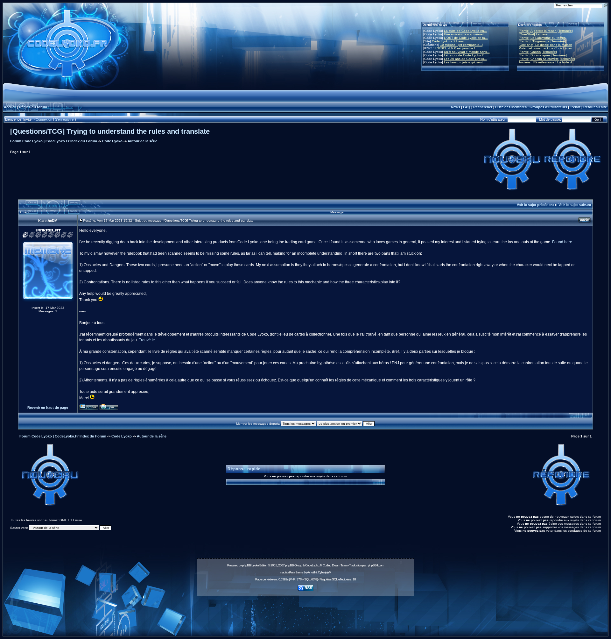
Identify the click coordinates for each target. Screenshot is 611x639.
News (455, 107)
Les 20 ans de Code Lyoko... (465, 58)
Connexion (44, 119)
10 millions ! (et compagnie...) (461, 44)
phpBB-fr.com (376, 565)
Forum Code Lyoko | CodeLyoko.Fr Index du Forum (53, 141)
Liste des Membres (511, 107)
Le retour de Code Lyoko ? (464, 55)
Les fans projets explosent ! (464, 62)
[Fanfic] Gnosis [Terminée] (538, 51)
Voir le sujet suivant (574, 205)
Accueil (10, 107)
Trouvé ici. (148, 340)
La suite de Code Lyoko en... (465, 30)
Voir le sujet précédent (535, 205)
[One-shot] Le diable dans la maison (545, 44)
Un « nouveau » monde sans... (467, 51)
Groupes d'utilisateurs (548, 107)
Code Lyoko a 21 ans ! (449, 41)
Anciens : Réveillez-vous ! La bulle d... (547, 62)
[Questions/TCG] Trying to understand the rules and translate (110, 131)
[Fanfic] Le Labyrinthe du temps (542, 37)
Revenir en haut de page (47, 407)
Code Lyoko (112, 141)
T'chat (575, 107)
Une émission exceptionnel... (465, 34)
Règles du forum (33, 107)
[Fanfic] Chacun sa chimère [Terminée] (547, 58)
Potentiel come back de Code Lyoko (545, 48)
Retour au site (595, 107)
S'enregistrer (65, 119)
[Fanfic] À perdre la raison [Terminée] (546, 30)
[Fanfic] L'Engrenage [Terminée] (542, 41)
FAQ (466, 107)
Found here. (562, 242)
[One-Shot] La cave (533, 34)
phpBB (246, 565)
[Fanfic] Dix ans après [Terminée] (543, 55)
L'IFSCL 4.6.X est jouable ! (455, 48)
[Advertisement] (305, 612)
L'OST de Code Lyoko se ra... (466, 37)
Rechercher (482, 107)
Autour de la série (142, 141)
